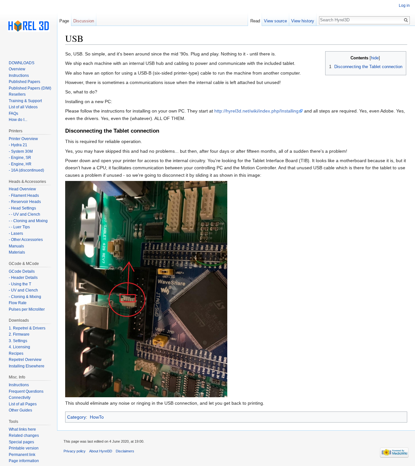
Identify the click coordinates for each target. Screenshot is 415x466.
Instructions (19, 75)
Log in (404, 5)
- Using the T (20, 284)
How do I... (18, 119)
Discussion (83, 20)
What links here (22, 429)
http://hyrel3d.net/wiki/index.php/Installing (256, 111)
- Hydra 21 (18, 145)
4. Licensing (19, 347)
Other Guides (20, 410)
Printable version (24, 448)
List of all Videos (23, 107)
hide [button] (375, 58)
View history (302, 20)
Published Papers (24, 81)
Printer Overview (23, 139)
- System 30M (21, 151)
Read (255, 20)
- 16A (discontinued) (26, 170)
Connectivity (19, 397)
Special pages (21, 442)
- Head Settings (22, 208)
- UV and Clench (23, 290)
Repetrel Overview (25, 359)
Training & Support (25, 101)
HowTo (97, 417)
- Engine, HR (20, 164)
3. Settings (18, 341)
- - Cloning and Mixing (28, 221)
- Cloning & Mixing (25, 296)
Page (64, 20)
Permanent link (22, 454)
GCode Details (22, 271)
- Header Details (23, 277)
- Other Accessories (26, 239)
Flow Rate (18, 303)
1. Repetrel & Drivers (27, 328)
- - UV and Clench (24, 214)
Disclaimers (125, 451)
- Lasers (16, 233)
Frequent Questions (26, 391)
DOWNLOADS (21, 63)
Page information (24, 461)
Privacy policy (75, 451)
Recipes (16, 353)
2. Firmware (19, 334)
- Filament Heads (24, 195)
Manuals (16, 246)
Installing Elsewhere (26, 366)
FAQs (13, 113)
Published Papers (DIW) (30, 88)
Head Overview (22, 189)
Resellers (17, 94)
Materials (17, 252)
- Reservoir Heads (25, 201)
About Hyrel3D (100, 451)
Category (76, 417)
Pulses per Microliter (27, 309)
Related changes (24, 435)
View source (275, 20)
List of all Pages (23, 404)
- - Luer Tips (19, 227)
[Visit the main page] (28, 26)
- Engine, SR (20, 157)
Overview (17, 69)
